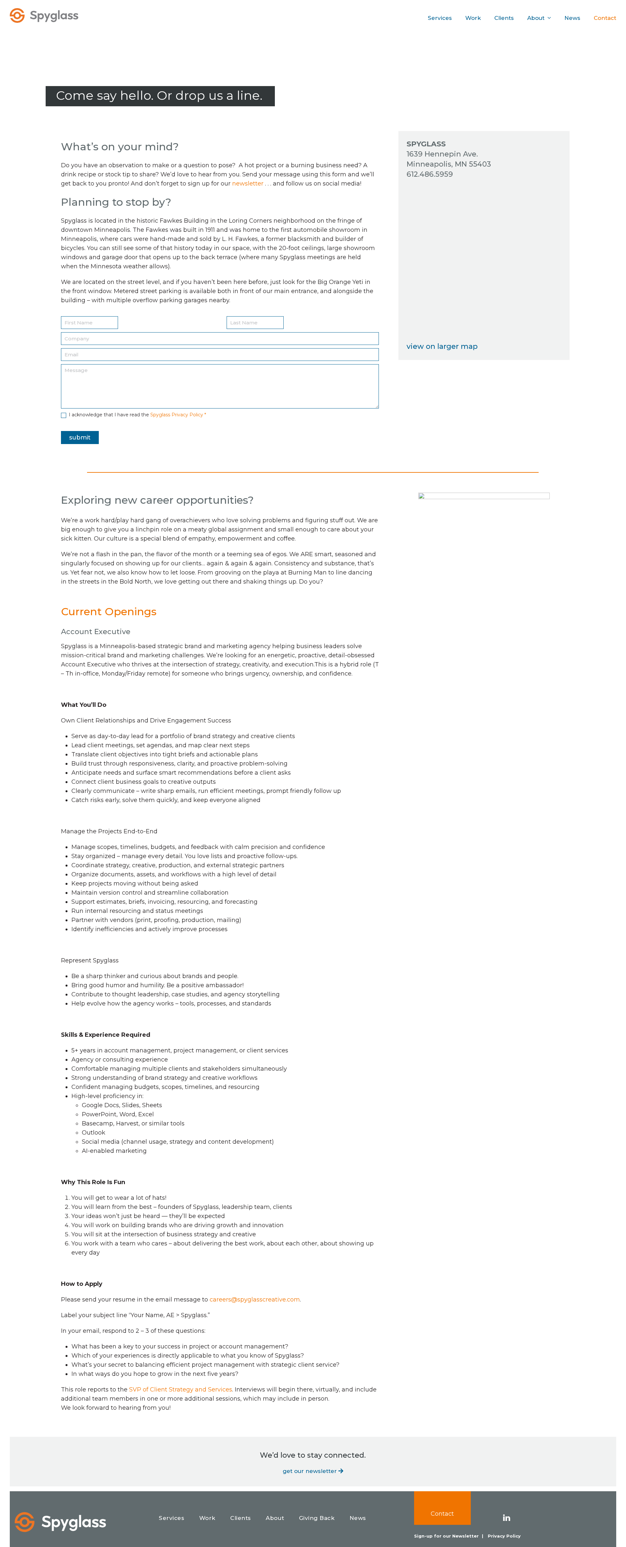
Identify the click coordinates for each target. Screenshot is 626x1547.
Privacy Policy (504, 1536)
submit (80, 437)
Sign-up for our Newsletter (446, 1536)
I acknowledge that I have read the (136, 415)
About (275, 1518)
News (358, 1518)
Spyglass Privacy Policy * (178, 415)
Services (171, 1518)
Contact (442, 1513)
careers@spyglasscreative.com (255, 1299)
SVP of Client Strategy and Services (180, 1389)
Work (207, 1518)
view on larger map (442, 346)
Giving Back (317, 1518)
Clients (240, 1518)
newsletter (247, 183)
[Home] (60, 1521)
